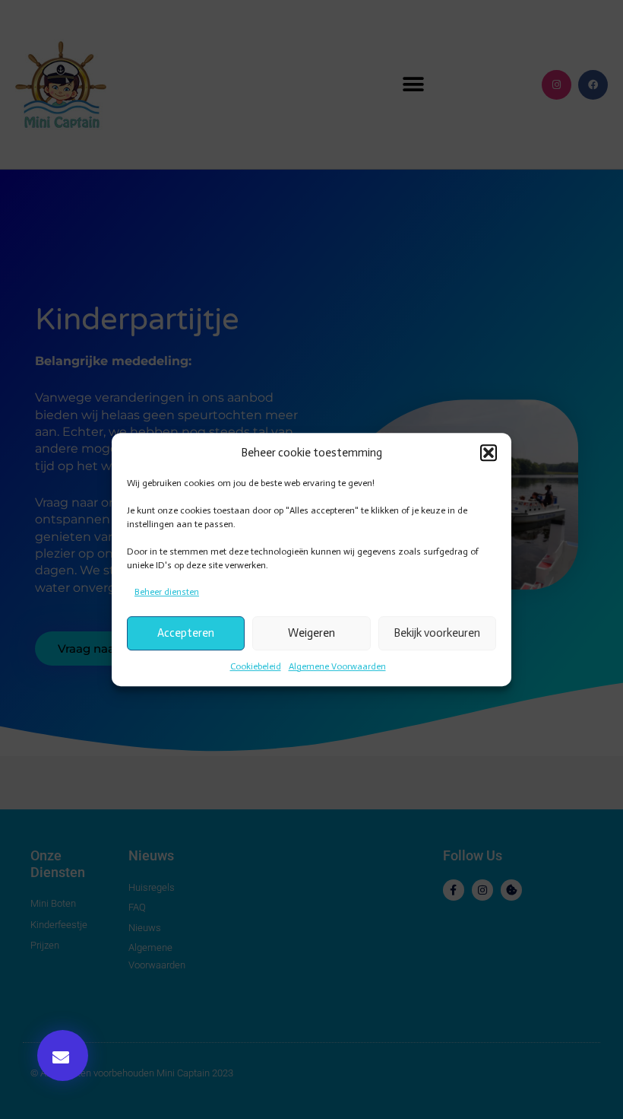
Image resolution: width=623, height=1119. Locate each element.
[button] (488, 452)
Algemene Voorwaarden (337, 666)
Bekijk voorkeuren (437, 633)
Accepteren (185, 633)
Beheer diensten (166, 592)
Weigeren (311, 633)
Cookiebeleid (255, 666)
